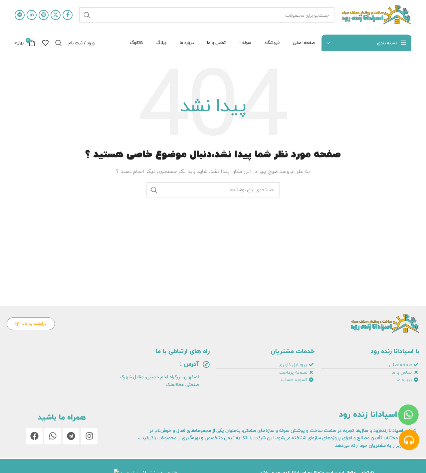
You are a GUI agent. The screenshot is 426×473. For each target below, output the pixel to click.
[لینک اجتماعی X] (56, 15)
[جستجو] (87, 15)
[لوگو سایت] (376, 15)
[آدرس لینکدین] (32, 15)
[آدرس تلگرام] (20, 15)
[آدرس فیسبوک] (68, 15)
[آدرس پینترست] (44, 15)
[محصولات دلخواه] (45, 43)
